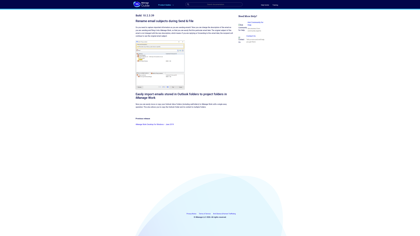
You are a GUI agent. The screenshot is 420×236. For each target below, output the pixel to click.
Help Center (265, 5)
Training (275, 5)
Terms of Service (205, 214)
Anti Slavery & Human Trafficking (224, 214)
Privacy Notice (192, 214)
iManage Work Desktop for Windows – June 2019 (155, 124)
